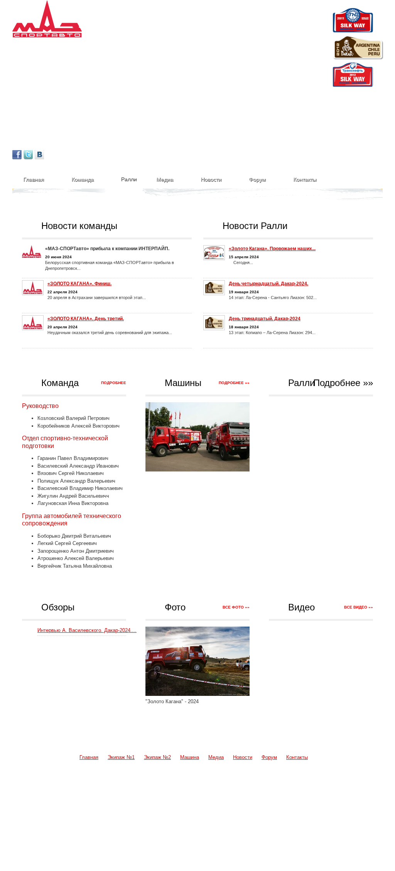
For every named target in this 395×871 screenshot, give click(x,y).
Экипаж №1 (121, 757)
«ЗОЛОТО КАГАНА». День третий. (85, 318)
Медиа (164, 179)
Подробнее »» (234, 383)
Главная (33, 179)
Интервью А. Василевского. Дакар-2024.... (87, 630)
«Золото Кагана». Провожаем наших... (272, 248)
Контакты (304, 179)
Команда (82, 179)
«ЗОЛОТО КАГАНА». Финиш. (79, 283)
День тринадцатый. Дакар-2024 (264, 318)
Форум (257, 179)
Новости (211, 179)
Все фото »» (236, 607)
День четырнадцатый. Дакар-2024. (268, 283)
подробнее (113, 383)
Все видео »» (358, 607)
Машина (189, 757)
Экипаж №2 (157, 757)
